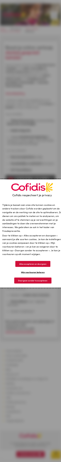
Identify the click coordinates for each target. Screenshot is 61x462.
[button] (33, 264)
